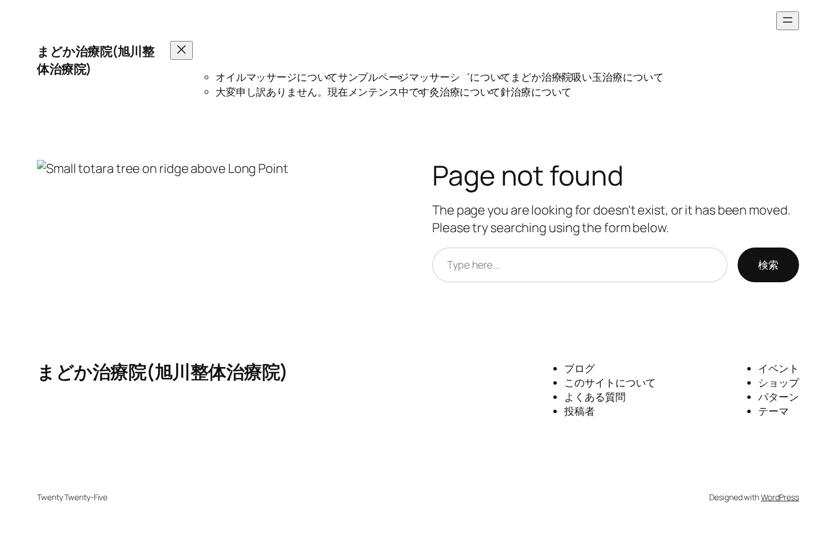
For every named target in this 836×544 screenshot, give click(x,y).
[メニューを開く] (787, 20)
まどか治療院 (541, 77)
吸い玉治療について (617, 77)
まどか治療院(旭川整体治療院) (162, 371)
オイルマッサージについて (277, 77)
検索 (768, 264)
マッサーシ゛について (460, 77)
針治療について (536, 91)
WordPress (780, 497)
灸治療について (464, 91)
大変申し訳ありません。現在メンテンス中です (322, 91)
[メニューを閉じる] (181, 50)
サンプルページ (373, 77)
